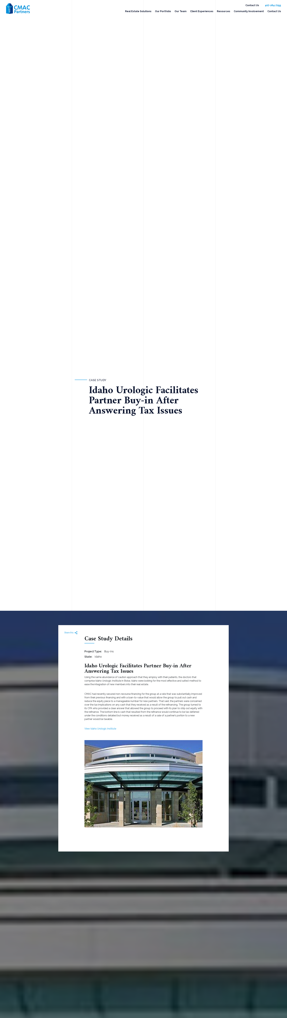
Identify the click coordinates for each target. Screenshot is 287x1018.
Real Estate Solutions (138, 11)
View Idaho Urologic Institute (100, 728)
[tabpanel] (143, 783)
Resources (223, 11)
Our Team (181, 11)
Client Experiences (201, 11)
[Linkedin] (74, 633)
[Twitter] (67, 633)
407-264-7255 (273, 5)
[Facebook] (71, 633)
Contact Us (252, 5)
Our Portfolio (163, 11)
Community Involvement (249, 11)
